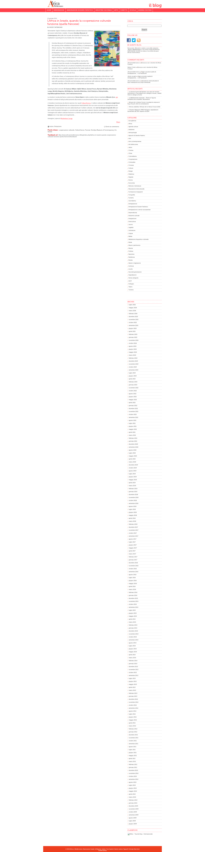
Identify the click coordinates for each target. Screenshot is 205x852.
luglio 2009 (132, 821)
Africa (130, 123)
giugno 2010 (133, 788)
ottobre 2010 (133, 776)
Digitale (130, 177)
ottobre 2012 (133, 705)
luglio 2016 (132, 577)
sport (130, 281)
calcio (130, 147)
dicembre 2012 (133, 699)
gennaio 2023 (133, 385)
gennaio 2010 (133, 803)
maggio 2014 (133, 652)
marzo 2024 (132, 355)
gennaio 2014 (133, 663)
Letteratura (131, 230)
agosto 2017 (132, 539)
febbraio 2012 (133, 729)
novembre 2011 (133, 738)
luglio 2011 (132, 749)
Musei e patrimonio (56, 27)
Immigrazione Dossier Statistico (80, 10)
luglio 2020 (132, 453)
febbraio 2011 (133, 764)
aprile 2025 (132, 331)
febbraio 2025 (133, 334)
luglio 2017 (132, 542)
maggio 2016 (133, 583)
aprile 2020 (132, 459)
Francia (87, 130)
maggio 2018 (133, 515)
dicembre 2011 (133, 735)
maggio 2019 (133, 480)
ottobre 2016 (133, 569)
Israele (50, 132)
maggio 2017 (133, 548)
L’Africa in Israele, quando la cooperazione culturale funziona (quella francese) (79, 22)
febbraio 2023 (133, 382)
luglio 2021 (132, 423)
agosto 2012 (132, 711)
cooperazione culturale (66, 130)
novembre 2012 (133, 702)
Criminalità (131, 162)
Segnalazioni (132, 275)
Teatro (130, 287)
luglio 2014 (132, 646)
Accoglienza (132, 120)
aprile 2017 (132, 551)
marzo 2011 (132, 761)
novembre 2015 (133, 601)
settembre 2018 (133, 503)
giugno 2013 (133, 681)
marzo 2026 (132, 310)
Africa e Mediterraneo (134, 49)
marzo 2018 (132, 521)
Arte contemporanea (134, 141)
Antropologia (132, 132)
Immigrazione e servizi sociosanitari (139, 209)
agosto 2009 (132, 818)
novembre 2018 (133, 497)
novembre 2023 (133, 364)
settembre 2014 (133, 640)
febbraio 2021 (133, 438)
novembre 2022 (133, 388)
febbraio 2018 (133, 524)
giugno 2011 (133, 752)
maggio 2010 (133, 791)
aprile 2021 (132, 432)
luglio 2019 (132, 474)
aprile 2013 (132, 687)
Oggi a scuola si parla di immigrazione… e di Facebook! (142, 72)
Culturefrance (86, 103)
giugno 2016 (133, 580)
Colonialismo (132, 156)
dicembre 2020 (133, 444)
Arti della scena (133, 144)
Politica (130, 251)
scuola (130, 269)
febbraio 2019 (133, 488)
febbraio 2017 (133, 557)
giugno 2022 (133, 396)
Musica (130, 248)
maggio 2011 (133, 755)
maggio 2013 (133, 684)
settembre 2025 (133, 325)
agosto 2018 (132, 506)
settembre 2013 (133, 675)
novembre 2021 (133, 411)
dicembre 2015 (133, 598)
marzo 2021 (132, 435)
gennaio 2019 (133, 491)
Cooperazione (132, 159)
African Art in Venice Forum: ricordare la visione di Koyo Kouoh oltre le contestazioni (144, 103)
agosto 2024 (132, 346)
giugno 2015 (133, 613)
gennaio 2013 (133, 696)
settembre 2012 (133, 708)
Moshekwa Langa (66, 118)
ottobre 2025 (133, 322)
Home (49, 10)
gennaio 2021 (133, 441)
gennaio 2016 (133, 595)
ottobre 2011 (133, 741)
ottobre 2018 (133, 500)
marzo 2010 (132, 797)
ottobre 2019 (133, 468)
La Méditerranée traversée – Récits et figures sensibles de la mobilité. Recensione (142, 98)
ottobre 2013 (133, 672)
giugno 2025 (133, 328)
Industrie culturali (104, 10)
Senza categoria (133, 278)
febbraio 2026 (133, 313)
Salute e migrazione (134, 263)
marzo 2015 (132, 622)
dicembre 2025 (133, 316)
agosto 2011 (132, 746)
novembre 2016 (133, 566)
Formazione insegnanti (135, 192)
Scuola (133, 10)
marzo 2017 (132, 554)
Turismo (131, 290)
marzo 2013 (132, 690)
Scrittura (131, 266)
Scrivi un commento (112, 126)
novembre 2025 (133, 319)
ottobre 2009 (133, 812)
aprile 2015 (132, 619)
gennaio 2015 (133, 628)
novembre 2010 (133, 773)
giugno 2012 (133, 717)
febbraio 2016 (133, 592)
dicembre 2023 (133, 361)
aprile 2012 (132, 723)
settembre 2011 (133, 744)
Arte (116, 10)
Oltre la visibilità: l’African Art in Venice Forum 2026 (144, 107)
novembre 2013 (133, 669)
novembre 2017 (133, 530)
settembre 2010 (133, 779)
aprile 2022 (132, 402)
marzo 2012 (132, 726)
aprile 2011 (132, 758)
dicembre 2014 (133, 631)
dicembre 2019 (133, 465)
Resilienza (131, 257)
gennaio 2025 (133, 337)
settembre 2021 (133, 417)
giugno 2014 (133, 649)
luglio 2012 (132, 714)
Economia (131, 183)
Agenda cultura (144, 10)
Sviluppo (131, 284)
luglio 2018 (132, 509)
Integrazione (132, 218)
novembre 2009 (133, 809)
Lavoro (130, 224)
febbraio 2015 (133, 625)
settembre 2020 (133, 447)
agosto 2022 (132, 393)
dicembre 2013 (133, 666)
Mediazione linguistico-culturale (138, 239)
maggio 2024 (133, 352)
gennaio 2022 (133, 405)
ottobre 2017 (133, 533)
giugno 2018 (133, 512)
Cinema (130, 150)
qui (117, 97)
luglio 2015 (132, 610)
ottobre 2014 (133, 637)
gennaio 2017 (133, 560)
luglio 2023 (132, 373)
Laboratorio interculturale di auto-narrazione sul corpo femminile (143, 81)
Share (118, 122)
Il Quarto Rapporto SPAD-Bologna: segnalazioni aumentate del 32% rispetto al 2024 (143, 110)
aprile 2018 (132, 518)
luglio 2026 (132, 305)
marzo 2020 (132, 462)
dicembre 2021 (133, 408)
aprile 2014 (132, 655)
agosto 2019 (132, 471)
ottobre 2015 (133, 604)
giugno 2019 (133, 477)
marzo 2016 (132, 589)
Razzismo (131, 254)
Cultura (130, 168)
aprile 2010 (132, 794)
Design (130, 171)
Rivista (130, 260)
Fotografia (131, 195)
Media (130, 236)
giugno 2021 (133, 426)
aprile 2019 (132, 482)
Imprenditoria (132, 212)
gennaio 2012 (133, 732)
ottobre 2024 (133, 343)
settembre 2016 (133, 571)
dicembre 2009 (133, 806)
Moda (130, 242)
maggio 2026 (133, 307)
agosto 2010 (132, 782)
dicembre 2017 (133, 527)
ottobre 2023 (133, 367)
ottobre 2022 (133, 391)
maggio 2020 (133, 456)
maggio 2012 (133, 720)
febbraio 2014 (133, 660)
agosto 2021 (132, 420)
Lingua (130, 233)
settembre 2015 (133, 607)
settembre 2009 (133, 815)
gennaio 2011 (133, 767)
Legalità (130, 227)
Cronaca (131, 165)
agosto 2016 (132, 574)
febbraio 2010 (133, 800)
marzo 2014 (132, 657)
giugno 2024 (133, 349)
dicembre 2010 (133, 770)
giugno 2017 (133, 545)
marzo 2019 (132, 485)
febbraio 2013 (133, 693)
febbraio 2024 (133, 358)
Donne (130, 180)
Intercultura (132, 221)
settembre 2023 (133, 370)
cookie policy (102, 850)
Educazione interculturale (136, 189)
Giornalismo (132, 201)
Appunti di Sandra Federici (136, 135)
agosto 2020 (132, 450)
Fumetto (123, 10)
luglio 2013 (132, 678)
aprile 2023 (132, 379)
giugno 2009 (133, 824)
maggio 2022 (133, 399)
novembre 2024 (133, 340)
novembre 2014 (133, 634)
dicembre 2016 (133, 563)
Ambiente (131, 129)
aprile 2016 (132, 586)
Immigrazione (59, 10)
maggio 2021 (133, 429)
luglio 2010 (132, 785)
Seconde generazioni (135, 272)
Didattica (131, 174)
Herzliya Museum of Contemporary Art (103, 130)
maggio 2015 (133, 616)
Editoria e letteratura (134, 186)
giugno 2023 (133, 376)
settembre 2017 (133, 536)
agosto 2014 (132, 643)
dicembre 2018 (133, 494)
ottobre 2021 (133, 414)
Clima (130, 153)
